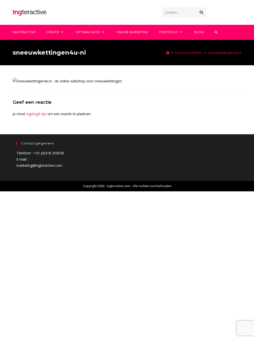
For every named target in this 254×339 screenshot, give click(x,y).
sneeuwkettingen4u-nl (224, 52)
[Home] (168, 52)
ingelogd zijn (36, 113)
